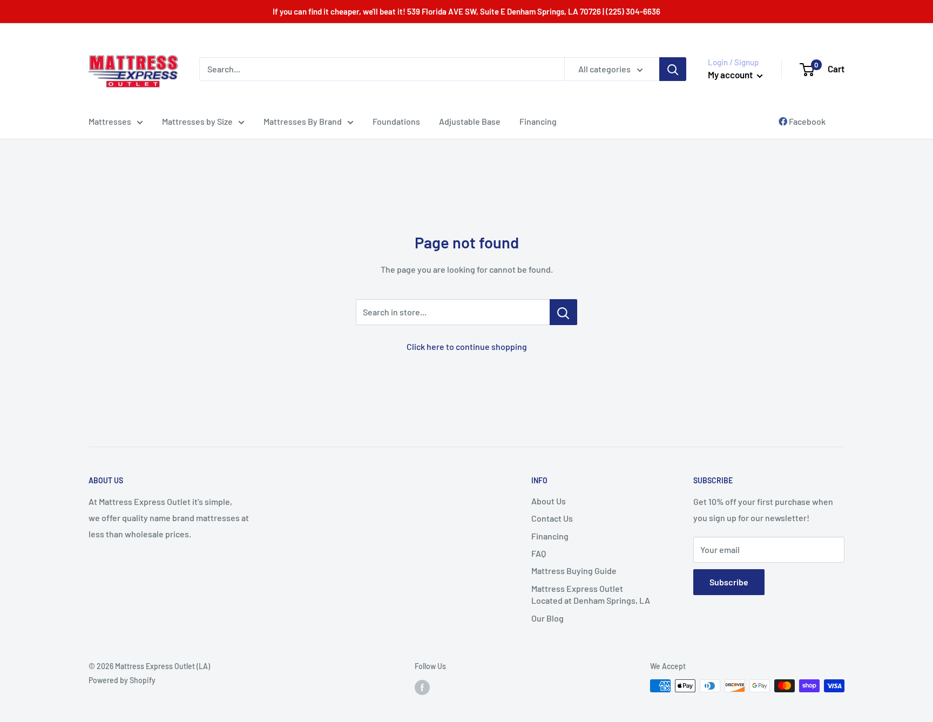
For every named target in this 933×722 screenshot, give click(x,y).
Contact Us (552, 518)
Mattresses (110, 121)
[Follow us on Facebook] (422, 686)
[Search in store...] (563, 312)
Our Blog (547, 618)
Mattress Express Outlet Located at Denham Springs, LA (590, 594)
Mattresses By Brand (302, 121)
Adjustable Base (470, 121)
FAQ (538, 553)
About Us (548, 501)
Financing (538, 121)
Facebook (806, 121)
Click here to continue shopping (467, 346)
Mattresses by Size (197, 121)
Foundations (396, 121)
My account (731, 74)
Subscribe (728, 582)
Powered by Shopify (122, 680)
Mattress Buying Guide (574, 570)
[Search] (672, 69)
